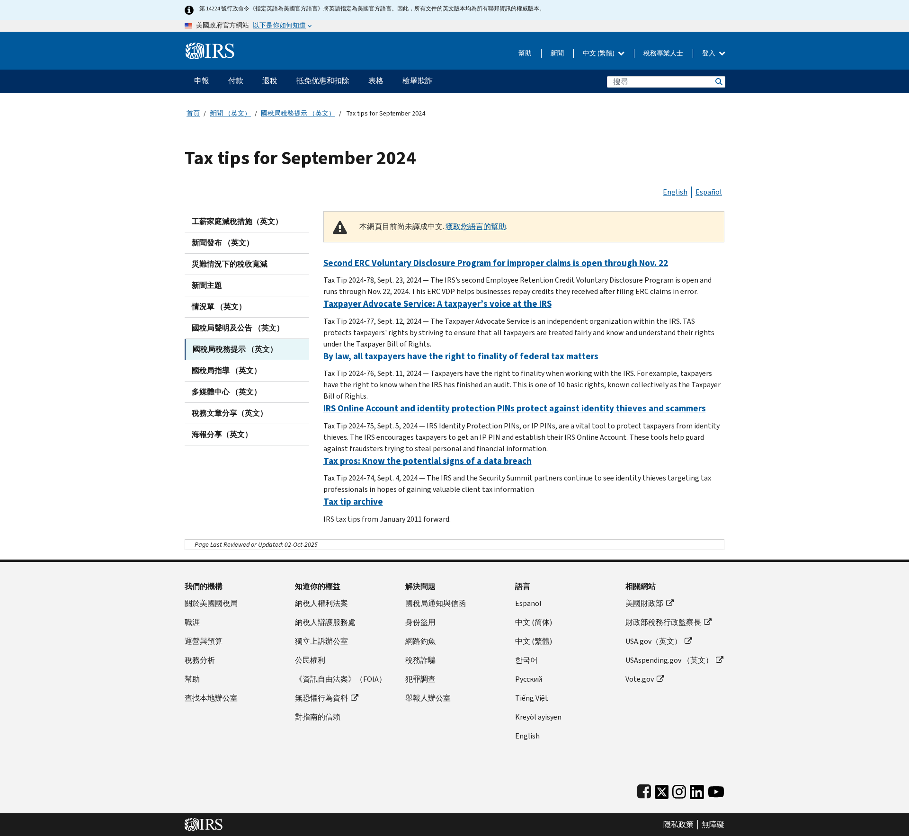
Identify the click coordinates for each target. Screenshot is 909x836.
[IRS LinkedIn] (697, 789)
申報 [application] (201, 81)
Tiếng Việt (531, 698)
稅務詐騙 (420, 660)
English (675, 192)
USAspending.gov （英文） (669, 660)
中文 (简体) (533, 622)
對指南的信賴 (317, 717)
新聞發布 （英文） (223, 243)
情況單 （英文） (219, 306)
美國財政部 (644, 603)
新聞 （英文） (230, 113)
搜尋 (718, 82)
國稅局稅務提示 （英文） (298, 113)
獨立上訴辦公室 (321, 641)
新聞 (557, 53)
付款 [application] (235, 81)
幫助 (525, 53)
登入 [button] (709, 53)
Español (708, 192)
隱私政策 (678, 824)
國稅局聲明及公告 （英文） (238, 328)
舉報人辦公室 (428, 698)
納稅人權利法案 (321, 603)
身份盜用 (420, 622)
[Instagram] (679, 789)
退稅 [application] (269, 81)
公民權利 (310, 660)
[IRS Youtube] (716, 789)
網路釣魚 (420, 641)
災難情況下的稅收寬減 (229, 264)
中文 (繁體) (599, 53)
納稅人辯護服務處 (325, 622)
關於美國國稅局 (211, 603)
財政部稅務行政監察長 (663, 622)
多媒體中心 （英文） (226, 392)
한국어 (526, 660)
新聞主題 (207, 285)
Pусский (528, 679)
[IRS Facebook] (644, 789)
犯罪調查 (420, 679)
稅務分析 (200, 660)
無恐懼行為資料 (321, 698)
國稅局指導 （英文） (226, 370)
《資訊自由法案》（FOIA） (340, 679)
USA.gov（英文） (653, 641)
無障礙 (713, 824)
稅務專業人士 (663, 53)
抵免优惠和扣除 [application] (322, 81)
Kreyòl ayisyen (538, 717)
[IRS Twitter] (662, 789)
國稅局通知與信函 (435, 603)
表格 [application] (375, 81)
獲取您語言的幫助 (476, 226)
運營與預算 (204, 641)
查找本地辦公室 (211, 698)
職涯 (192, 622)
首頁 (193, 113)
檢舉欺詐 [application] (417, 81)
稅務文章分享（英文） (229, 413)
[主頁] (210, 47)
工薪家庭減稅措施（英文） (237, 221)
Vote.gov (639, 679)
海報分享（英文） (222, 434)
